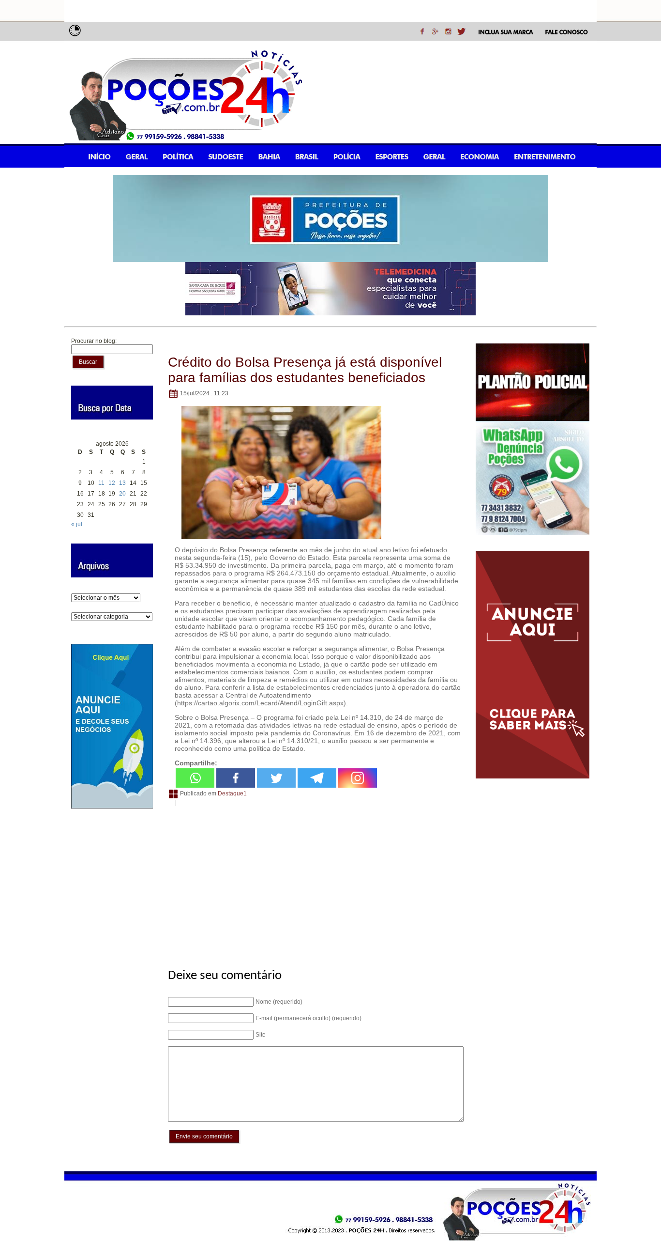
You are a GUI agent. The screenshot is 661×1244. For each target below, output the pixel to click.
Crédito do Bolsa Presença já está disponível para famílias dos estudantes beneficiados (305, 370)
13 (122, 483)
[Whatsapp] (195, 778)
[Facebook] (235, 778)
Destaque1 (232, 793)
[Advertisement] (314, 882)
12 (111, 483)
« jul (76, 524)
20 (122, 493)
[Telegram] (317, 778)
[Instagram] (357, 778)
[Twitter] (276, 778)
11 (101, 483)
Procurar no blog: (94, 341)
